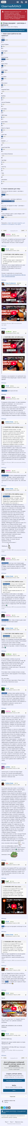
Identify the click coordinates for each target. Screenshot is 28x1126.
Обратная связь (19, 1122)
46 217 (11, 863)
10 (2, 170)
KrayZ (7, 981)
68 (2, 67)
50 (2, 87)
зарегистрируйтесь (18, 223)
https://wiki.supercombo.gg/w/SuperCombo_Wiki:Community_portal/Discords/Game (14, 275)
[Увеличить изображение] (9, 546)
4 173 (14, 234)
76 (2, 80)
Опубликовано (12, 235)
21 (2, 125)
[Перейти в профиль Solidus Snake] (3, 422)
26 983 (19, 283)
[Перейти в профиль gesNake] (3, 767)
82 (2, 74)
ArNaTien (17, 254)
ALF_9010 (17, 337)
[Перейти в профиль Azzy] (3, 863)
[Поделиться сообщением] (25, 236)
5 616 (12, 249)
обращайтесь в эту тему (10, 16)
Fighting (16, 26)
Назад (5, 230)
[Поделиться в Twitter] (4, 1108)
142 (3, 61)
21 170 (13, 767)
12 (2, 106)
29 (2, 112)
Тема (11, 1122)
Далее (23, 230)
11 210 (12, 881)
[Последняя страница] (26, 230)
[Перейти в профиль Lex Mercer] (3, 332)
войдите (10, 223)
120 (3, 41)
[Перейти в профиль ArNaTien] (3, 235)
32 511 (15, 331)
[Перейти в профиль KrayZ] (3, 881)
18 (2, 99)
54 (2, 54)
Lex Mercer (4, 390)
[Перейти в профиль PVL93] (3, 249)
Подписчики (12, 1096)
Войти (14, 1090)
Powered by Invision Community (14, 1123)
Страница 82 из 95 (14, 230)
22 (2, 48)
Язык (6, 1122)
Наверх (4, 246)
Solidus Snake (5, 475)
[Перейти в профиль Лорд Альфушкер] (3, 283)
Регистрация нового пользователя (14, 1080)
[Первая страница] (1, 230)
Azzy (16, 886)
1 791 (16, 421)
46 (2, 138)
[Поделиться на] (2, 1108)
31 (2, 151)
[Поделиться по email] (9, 1108)
